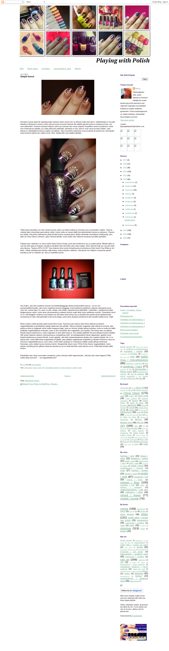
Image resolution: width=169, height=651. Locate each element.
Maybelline (124, 419)
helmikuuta (129, 217)
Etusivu (67, 376)
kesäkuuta (129, 202)
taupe (142, 485)
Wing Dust (127, 444)
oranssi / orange (139, 470)
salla (137, 88)
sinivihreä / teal (127, 485)
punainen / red (141, 477)
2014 (125, 172)
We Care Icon (132, 439)
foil (136, 511)
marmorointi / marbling (134, 523)
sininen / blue (129, 482)
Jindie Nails (142, 410)
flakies (122, 511)
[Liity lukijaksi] (123, 136)
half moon (128, 547)
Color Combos (131, 398)
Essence (123, 405)
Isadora (132, 410)
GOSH (131, 408)
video (140, 379)
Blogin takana (32, 69)
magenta (145, 463)
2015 (125, 168)
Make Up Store (129, 417)
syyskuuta (129, 190)
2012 (125, 179)
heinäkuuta (129, 198)
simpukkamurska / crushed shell (130, 571)
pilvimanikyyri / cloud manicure (132, 564)
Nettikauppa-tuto (126, 316)
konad (140, 547)
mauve (125, 466)
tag (130, 369)
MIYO (140, 415)
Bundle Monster (126, 347)
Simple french (27, 76)
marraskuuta (130, 182)
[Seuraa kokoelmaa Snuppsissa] (137, 151)
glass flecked (127, 514)
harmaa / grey (127, 456)
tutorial (133, 378)
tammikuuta (130, 225)
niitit (121, 562)
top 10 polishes (137, 374)
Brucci (130, 390)
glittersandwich (139, 543)
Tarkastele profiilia (127, 120)
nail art (35, 367)
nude (39, 367)
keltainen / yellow (139, 458)
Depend (135, 401)
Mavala (143, 417)
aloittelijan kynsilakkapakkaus (137, 349)
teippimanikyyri (124, 576)
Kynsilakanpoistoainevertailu (131, 337)
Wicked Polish (128, 442)
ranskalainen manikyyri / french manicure (58, 367)
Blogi (22, 69)
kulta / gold (133, 463)
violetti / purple (77, 367)
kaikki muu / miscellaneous (134, 358)
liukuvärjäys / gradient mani (134, 554)
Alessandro (124, 388)
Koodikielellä (137, 616)
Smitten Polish (126, 435)
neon (132, 525)
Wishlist (78, 69)
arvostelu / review (133, 351)
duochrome (141, 509)
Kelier (139, 412)
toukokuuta (129, 205)
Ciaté (122, 396)
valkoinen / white (134, 492)
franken (143, 511)
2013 (125, 175)
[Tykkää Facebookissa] (123, 143)
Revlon (144, 428)
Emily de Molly (137, 403)
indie (132, 357)
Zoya (136, 444)
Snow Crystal (140, 435)
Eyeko (143, 405)
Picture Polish (132, 428)
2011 (125, 230)
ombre (143, 562)
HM (124, 410)
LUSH (134, 415)
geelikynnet (123, 354)
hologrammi (142, 520)
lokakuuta (129, 186)
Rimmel (123, 431)
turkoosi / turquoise (130, 487)
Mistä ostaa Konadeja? (129, 330)
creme (124, 508)
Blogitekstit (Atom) (32, 381)
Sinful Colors (138, 433)
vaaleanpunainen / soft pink (134, 490)
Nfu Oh (140, 423)
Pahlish (122, 428)
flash (130, 511)
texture (123, 531)
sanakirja (123, 369)
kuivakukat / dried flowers (128, 549)
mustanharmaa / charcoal (131, 468)
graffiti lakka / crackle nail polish (134, 545)
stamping (139, 573)
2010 (125, 234)
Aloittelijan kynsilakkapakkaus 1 (132, 320)
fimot (129, 543)
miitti (146, 363)
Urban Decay (139, 437)
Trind (129, 437)
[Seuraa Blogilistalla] (130, 136)
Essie (133, 405)
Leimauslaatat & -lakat (62, 69)
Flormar (123, 408)
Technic (122, 437)
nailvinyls (142, 560)
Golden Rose (143, 408)
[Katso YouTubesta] (123, 151)
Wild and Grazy (142, 442)
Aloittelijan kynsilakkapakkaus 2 (132, 323)
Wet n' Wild (144, 439)
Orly (136, 426)
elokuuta (128, 194)
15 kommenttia (36, 364)
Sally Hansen (138, 431)
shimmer (125, 528)
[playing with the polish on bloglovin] (131, 592)
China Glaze (28, 367)
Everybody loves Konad (129, 333)
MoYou (138, 419)
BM (132, 388)
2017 (125, 160)
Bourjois (122, 390)
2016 (125, 164)
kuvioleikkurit (142, 549)
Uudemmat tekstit (27, 376)
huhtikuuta (129, 209)
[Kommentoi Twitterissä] (130, 151)
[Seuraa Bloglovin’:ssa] (137, 136)
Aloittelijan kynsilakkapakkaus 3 (132, 326)
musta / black (137, 466)
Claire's (131, 396)
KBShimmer (126, 412)
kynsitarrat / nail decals (131, 552)
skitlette (145, 571)
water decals (134, 581)
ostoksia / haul (132, 366)
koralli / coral (130, 461)
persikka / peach (131, 474)
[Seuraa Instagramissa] (137, 143)
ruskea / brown (134, 480)
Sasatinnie (124, 433)
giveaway (133, 354)
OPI (43, 367)
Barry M (140, 388)
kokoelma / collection (134, 363)
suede (142, 529)
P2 (144, 426)
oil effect (143, 525)
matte (122, 525)
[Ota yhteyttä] (130, 143)
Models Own (126, 423)
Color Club (143, 396)
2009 (125, 238)
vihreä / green (130, 495)
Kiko (146, 412)
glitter (144, 514)
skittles (127, 574)
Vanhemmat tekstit (108, 376)
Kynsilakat (46, 69)
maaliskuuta (130, 213)
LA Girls (127, 415)
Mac (146, 415)
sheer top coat (139, 569)
